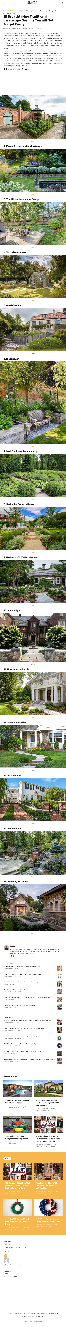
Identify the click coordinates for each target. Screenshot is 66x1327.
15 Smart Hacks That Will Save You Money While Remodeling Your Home (24, 982)
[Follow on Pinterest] (14, 956)
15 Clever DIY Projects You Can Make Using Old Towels (19, 1005)
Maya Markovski (11, 1106)
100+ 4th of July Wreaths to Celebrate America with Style (20, 1044)
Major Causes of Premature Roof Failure (15, 989)
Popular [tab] (15, 1158)
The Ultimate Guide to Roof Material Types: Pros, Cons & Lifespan (22, 974)
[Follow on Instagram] (33, 1308)
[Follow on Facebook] (29, 1308)
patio (13, 66)
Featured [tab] (7, 1158)
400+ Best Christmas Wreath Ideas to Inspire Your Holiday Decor (22, 1036)
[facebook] (11, 956)
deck (6, 66)
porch (59, 63)
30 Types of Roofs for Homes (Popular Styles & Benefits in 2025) (22, 966)
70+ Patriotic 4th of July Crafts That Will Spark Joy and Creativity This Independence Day (29, 1059)
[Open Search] (62, 2)
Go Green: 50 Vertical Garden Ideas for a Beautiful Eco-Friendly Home (24, 1051)
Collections (14, 11)
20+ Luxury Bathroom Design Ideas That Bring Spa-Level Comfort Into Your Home (27, 997)
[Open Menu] (4, 2)
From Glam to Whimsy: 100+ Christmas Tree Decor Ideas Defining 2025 (24, 1028)
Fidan (6, 28)
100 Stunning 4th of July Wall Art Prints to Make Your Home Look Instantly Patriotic (28, 1020)
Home (5, 11)
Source (33, 141)
